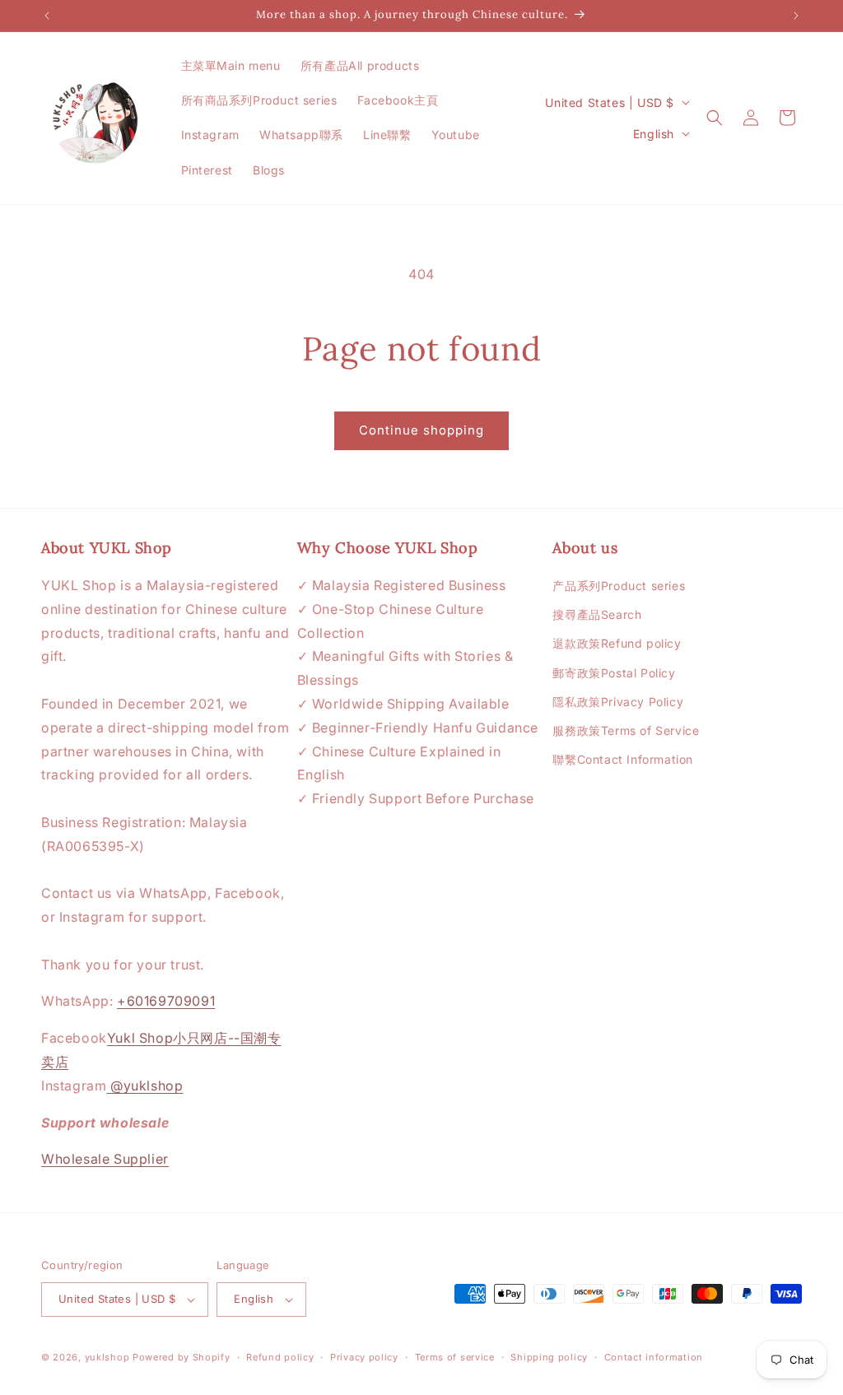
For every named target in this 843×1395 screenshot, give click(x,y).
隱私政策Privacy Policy (617, 702)
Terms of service (455, 1357)
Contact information (653, 1357)
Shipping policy (549, 1357)
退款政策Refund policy (616, 643)
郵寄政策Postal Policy (613, 673)
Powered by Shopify (182, 1357)
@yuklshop (144, 1085)
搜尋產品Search (596, 614)
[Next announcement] (796, 15)
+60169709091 (166, 1001)
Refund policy (280, 1357)
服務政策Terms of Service (625, 730)
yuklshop (107, 1357)
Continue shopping (421, 430)
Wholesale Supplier (105, 1159)
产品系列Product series (618, 586)
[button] (714, 118)
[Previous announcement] (47, 15)
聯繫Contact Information (622, 759)
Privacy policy (364, 1357)
